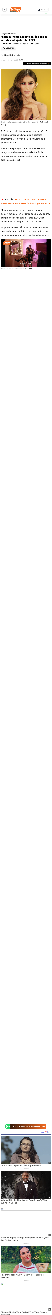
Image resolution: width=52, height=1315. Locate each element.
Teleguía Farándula (8, 34)
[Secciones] (4, 10)
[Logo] (7, 243)
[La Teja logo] (15, 9)
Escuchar (10, 48)
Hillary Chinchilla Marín (12, 55)
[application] (26, 253)
